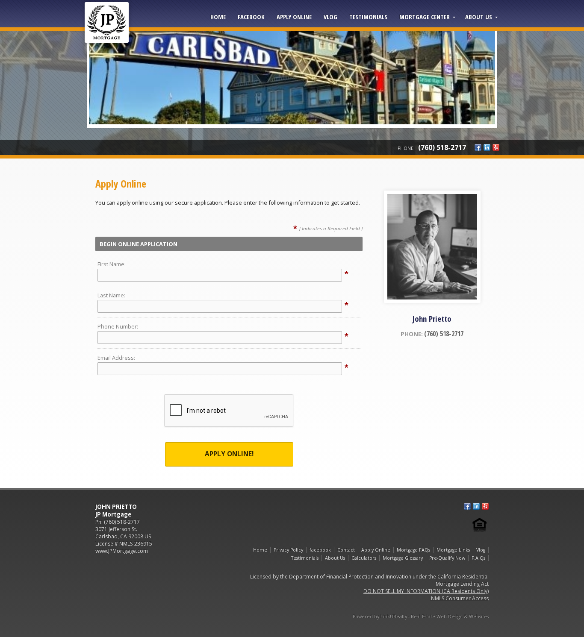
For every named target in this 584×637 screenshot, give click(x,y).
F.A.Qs (478, 558)
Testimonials (368, 16)
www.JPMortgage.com (121, 551)
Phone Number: (117, 326)
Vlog (330, 16)
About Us (478, 16)
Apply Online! (229, 453)
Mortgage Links (453, 550)
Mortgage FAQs (413, 550)
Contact (346, 550)
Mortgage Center (424, 16)
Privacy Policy (288, 550)
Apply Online (294, 16)
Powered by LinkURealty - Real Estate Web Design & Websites (421, 616)
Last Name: (111, 295)
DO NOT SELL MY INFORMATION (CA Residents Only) (426, 591)
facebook (251, 16)
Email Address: (116, 357)
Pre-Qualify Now (447, 558)
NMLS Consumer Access (460, 598)
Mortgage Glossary (403, 558)
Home (218, 16)
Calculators (363, 558)
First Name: (111, 264)
